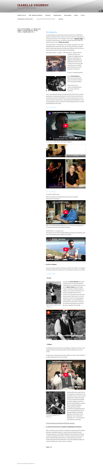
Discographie (67, 15)
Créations (48, 15)
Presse (83, 15)
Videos (76, 15)
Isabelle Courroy (33, 5)
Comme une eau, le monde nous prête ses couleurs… (60, 423)
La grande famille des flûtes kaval (46, 19)
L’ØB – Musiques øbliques (35, 15)
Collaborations (57, 15)
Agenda (61, 19)
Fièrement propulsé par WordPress (26, 463)
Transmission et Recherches (25, 19)
